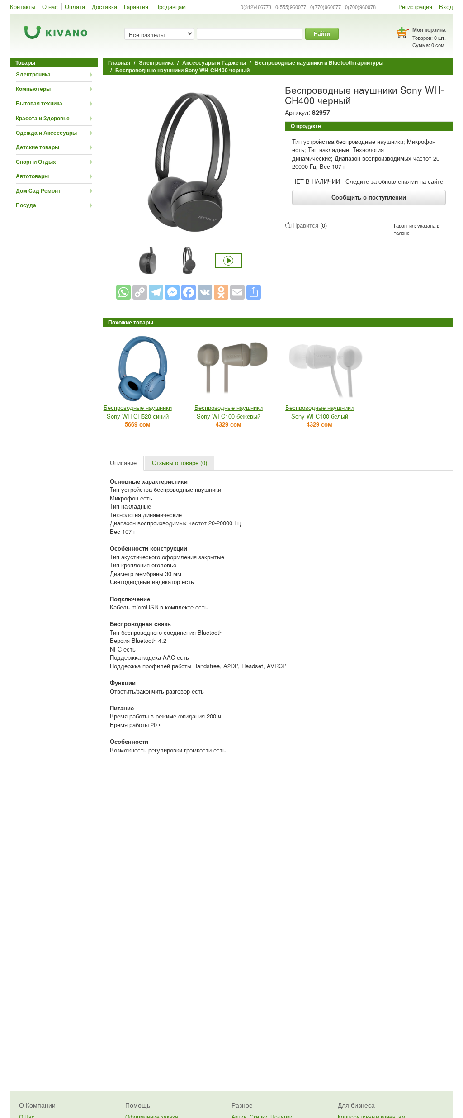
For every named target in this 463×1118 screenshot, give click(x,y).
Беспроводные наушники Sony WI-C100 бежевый (228, 411)
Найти (322, 33)
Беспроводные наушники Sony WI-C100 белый (319, 411)
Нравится (305, 225)
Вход (446, 6)
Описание (123, 462)
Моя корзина (429, 29)
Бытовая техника (39, 103)
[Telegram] (156, 292)
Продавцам (170, 6)
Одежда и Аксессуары (46, 132)
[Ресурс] (254, 292)
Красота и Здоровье (43, 118)
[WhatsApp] (123, 292)
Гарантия (136, 6)
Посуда (26, 205)
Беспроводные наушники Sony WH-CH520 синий (138, 411)
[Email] (237, 292)
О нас (50, 6)
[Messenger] (172, 292)
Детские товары (37, 147)
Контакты (22, 6)
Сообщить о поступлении (368, 197)
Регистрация (415, 6)
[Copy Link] (140, 292)
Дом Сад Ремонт (38, 190)
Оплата (75, 6)
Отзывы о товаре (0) (179, 462)
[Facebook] (188, 292)
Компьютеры (33, 89)
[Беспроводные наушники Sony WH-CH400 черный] (188, 162)
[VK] (205, 292)
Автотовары (32, 176)
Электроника (33, 74)
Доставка (104, 6)
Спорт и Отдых (36, 161)
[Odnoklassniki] (221, 292)
